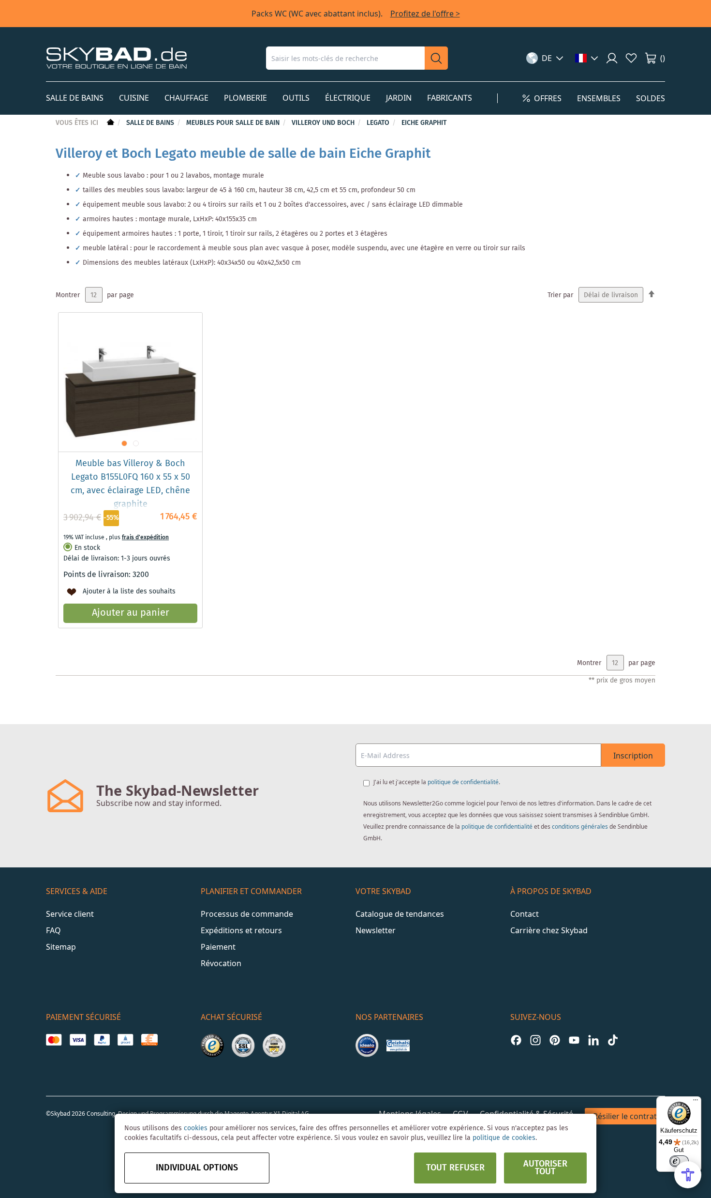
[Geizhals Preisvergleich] (398, 1045)
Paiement (218, 946)
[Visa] (78, 1040)
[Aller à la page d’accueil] (109, 123)
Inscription (633, 755)
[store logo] (116, 58)
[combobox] (345, 58)
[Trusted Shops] (212, 1045)
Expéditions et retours (241, 930)
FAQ (53, 930)
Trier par (560, 295)
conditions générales (580, 826)
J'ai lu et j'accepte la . (436, 782)
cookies (195, 1128)
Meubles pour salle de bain (233, 123)
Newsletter (376, 930)
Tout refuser (455, 1168)
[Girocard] (125, 1040)
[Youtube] (574, 1040)
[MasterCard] (54, 1040)
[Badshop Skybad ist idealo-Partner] (367, 1045)
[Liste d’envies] (631, 58)
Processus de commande (247, 914)
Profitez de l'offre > (425, 13)
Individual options (197, 1168)
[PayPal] (102, 1040)
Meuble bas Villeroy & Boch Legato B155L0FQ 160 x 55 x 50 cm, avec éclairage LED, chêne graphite (130, 484)
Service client (70, 914)
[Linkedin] (593, 1040)
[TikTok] (613, 1040)
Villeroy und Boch (324, 123)
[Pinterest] (555, 1040)
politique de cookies (504, 1138)
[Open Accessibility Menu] (687, 1174)
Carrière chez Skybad (549, 930)
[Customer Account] (612, 58)
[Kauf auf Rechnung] (149, 1040)
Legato (379, 123)
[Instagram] (535, 1040)
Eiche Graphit (423, 123)
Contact (524, 914)
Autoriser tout (545, 1168)
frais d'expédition (145, 537)
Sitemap (61, 946)
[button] (544, 58)
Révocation (221, 963)
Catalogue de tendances (400, 914)
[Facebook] (516, 1040)
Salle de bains (151, 123)
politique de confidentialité (463, 782)
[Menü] (695, 1102)
